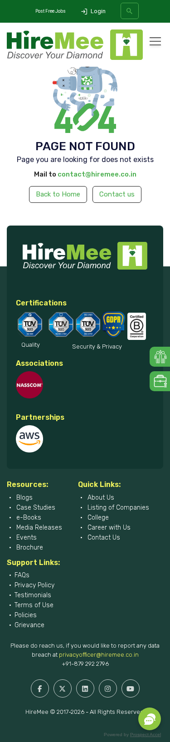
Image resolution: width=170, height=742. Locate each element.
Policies (26, 615)
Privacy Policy (34, 585)
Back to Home (58, 194)
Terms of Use (34, 605)
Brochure (29, 547)
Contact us (117, 194)
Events (26, 537)
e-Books (28, 517)
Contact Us (103, 537)
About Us (100, 497)
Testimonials (33, 595)
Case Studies (35, 507)
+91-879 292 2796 (85, 663)
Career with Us (108, 527)
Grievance (29, 625)
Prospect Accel (145, 734)
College (97, 517)
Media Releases (38, 527)
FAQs (22, 575)
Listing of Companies (117, 507)
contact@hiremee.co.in (97, 174)
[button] (149, 719)
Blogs (24, 497)
